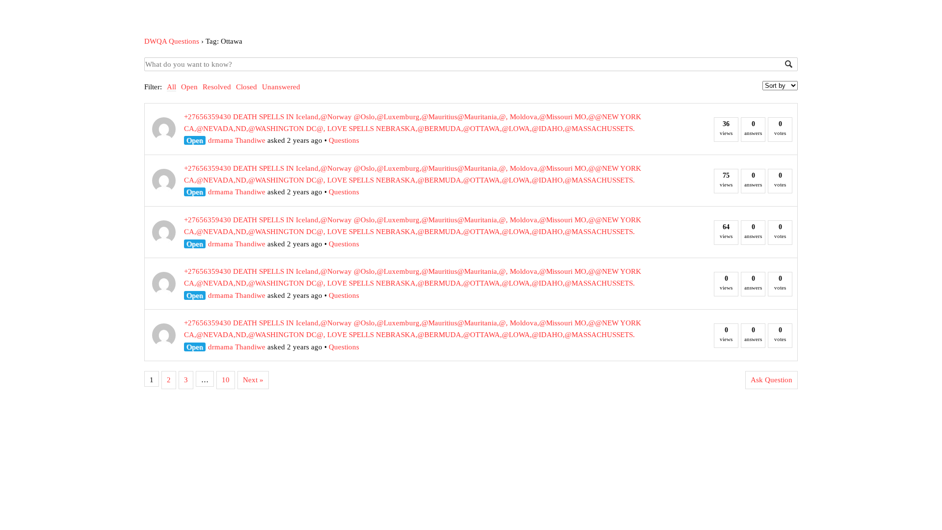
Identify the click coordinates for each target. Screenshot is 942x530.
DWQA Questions (171, 41)
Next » (253, 380)
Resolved (217, 87)
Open (189, 87)
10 (226, 380)
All (171, 87)
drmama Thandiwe (236, 140)
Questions (344, 140)
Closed (246, 87)
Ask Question (771, 380)
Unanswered (281, 87)
